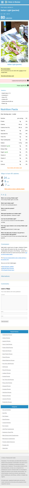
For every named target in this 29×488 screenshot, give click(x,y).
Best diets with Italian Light (7, 75)
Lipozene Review (6, 398)
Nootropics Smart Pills (7, 432)
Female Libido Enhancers (8, 441)
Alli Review (5, 366)
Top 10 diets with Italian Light (14, 167)
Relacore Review (6, 395)
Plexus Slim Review (7, 382)
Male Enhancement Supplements (10, 435)
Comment (3, 294)
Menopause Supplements (8, 438)
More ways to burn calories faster (15, 189)
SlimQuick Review (6, 392)
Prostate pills (5, 445)
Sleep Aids (5, 448)
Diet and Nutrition (6, 409)
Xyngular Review (6, 389)
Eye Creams (5, 425)
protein (21, 70)
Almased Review (6, 386)
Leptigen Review (6, 373)
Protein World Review (7, 347)
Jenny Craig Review (7, 344)
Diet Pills (4, 413)
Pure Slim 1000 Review (8, 363)
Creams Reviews (6, 422)
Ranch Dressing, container (8, 266)
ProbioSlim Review (7, 402)
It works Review (6, 376)
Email (2, 316)
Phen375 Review (6, 370)
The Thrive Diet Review (8, 379)
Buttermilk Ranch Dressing (8, 268)
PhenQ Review (6, 357)
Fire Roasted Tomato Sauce (8, 270)
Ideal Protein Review (7, 354)
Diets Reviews (5, 419)
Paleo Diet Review (6, 350)
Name (2, 311)
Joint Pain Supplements (8, 429)
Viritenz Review (6, 338)
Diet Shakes (5, 416)
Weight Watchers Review (8, 360)
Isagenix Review (6, 341)
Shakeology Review (7, 334)
